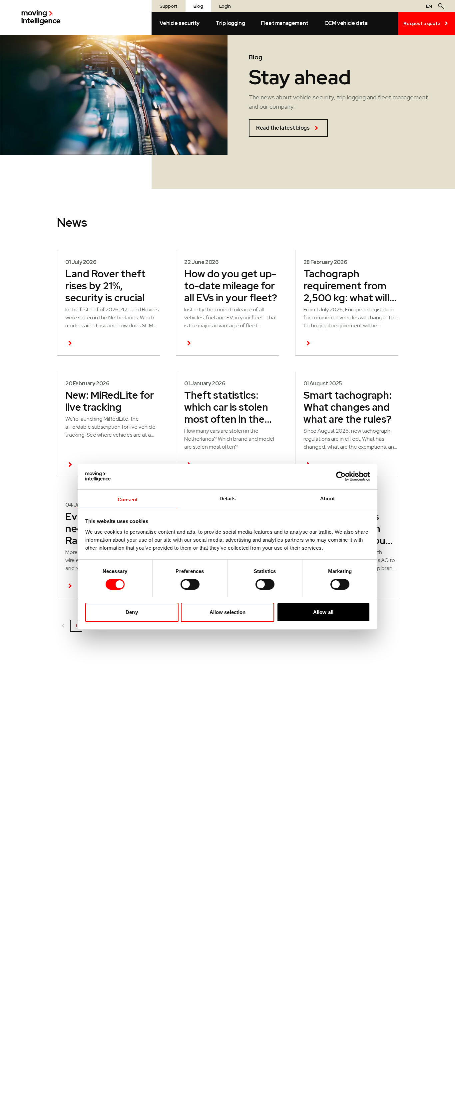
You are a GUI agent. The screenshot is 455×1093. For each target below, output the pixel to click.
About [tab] (327, 498)
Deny (132, 612)
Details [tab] (228, 498)
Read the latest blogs (283, 127)
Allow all (323, 612)
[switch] (190, 584)
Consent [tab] (128, 499)
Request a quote (421, 23)
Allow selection (228, 612)
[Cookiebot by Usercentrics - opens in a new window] (341, 476)
